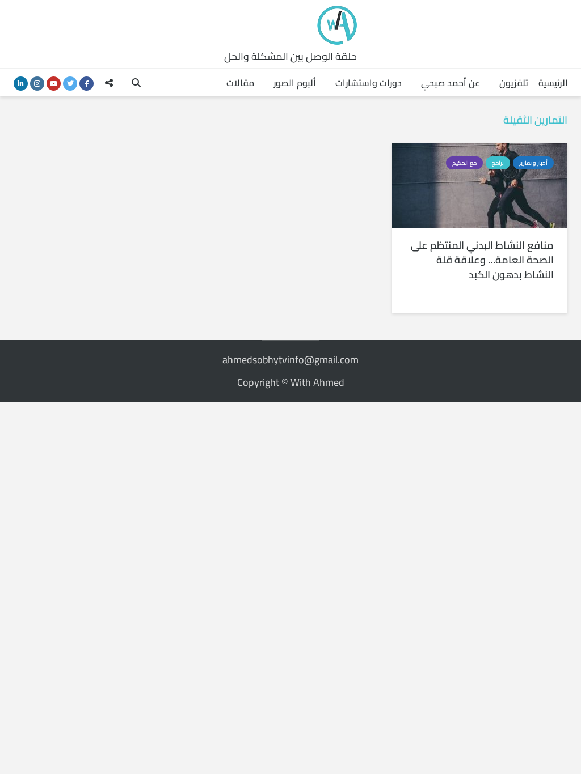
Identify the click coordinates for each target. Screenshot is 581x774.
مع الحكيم (464, 163)
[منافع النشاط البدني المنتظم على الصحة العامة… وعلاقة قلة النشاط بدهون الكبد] (479, 184)
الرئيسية (553, 82)
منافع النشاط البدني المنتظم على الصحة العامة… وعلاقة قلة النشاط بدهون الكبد (482, 260)
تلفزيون (513, 82)
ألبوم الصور (294, 82)
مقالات (240, 82)
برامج (498, 163)
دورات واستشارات (368, 82)
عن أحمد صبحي (450, 82)
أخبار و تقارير (533, 163)
